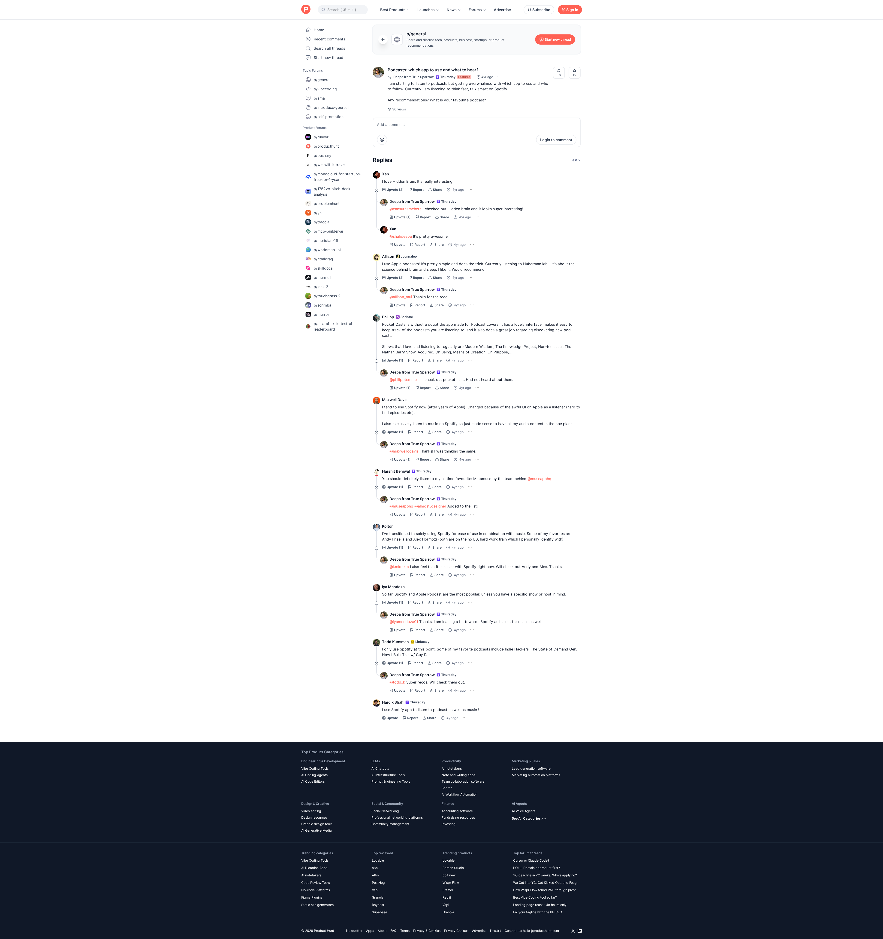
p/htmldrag (323, 259)
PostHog (378, 882)
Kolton (388, 526)
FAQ (393, 931)
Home (319, 29)
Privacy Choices (456, 931)
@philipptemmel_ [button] (404, 379)
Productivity (451, 761)
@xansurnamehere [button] (405, 209)
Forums (475, 9)
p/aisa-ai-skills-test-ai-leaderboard (334, 326)
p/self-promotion (329, 116)
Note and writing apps (458, 775)
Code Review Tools (315, 882)
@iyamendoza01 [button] (403, 621)
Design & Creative (315, 803)
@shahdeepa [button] (400, 236)
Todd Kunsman (395, 641)
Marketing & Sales (526, 761)
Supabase (379, 912)
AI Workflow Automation (459, 794)
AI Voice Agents (523, 811)
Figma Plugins (311, 897)
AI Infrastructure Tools (388, 775)
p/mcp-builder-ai (328, 231)
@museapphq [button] (539, 478)
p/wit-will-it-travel (330, 164)
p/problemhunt (327, 203)
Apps (370, 931)
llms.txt (495, 931)
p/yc (318, 212)
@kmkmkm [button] (399, 566)
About (382, 931)
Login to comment (556, 139)
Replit (447, 897)
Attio (375, 875)
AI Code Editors (313, 781)
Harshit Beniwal (396, 471)
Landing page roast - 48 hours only (540, 905)
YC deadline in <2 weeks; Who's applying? (545, 875)
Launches (426, 9)
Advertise (502, 9)
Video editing (311, 811)
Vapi (375, 890)
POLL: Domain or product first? (536, 868)
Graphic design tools (316, 824)
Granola (377, 897)
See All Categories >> (529, 818)
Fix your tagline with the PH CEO (537, 912)
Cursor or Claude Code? (531, 860)
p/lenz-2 (321, 286)
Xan (385, 174)
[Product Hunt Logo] (305, 10)
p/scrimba (322, 305)
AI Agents (519, 803)
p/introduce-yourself (332, 107)
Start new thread (328, 57)
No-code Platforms (315, 890)
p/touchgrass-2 (327, 296)
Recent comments (329, 39)
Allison (388, 256)
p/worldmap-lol (327, 249)
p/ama (319, 98)
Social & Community (387, 803)
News (452, 9)
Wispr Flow (451, 882)
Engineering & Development (323, 761)
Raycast (378, 905)
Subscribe (541, 9)
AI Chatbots (380, 768)
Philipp (388, 317)
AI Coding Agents (314, 775)
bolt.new (449, 875)
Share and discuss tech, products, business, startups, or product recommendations (455, 42)
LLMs (375, 761)
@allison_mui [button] (400, 297)
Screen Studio (453, 868)
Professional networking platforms (397, 817)
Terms (405, 931)
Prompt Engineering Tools (390, 781)
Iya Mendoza (393, 586)
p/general (322, 79)
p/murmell (322, 277)
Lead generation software (531, 768)
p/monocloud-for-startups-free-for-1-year (337, 177)
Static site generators (317, 905)
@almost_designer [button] (430, 506)
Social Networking (385, 811)
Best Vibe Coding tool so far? (535, 897)
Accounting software (457, 811)
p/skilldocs (323, 268)
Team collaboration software (463, 781)
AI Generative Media (316, 830)
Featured (464, 77)
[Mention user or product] (382, 140)
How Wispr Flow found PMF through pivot (544, 890)
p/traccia (321, 222)
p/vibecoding (325, 89)
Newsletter (354, 931)
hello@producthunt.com (541, 931)
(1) (402, 217)
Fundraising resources (458, 817)
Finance (448, 803)
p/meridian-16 (326, 240)
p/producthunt (326, 146)
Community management (390, 824)
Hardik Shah (393, 702)
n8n (375, 868)
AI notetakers (452, 768)
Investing (448, 824)
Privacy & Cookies (426, 931)
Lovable (378, 860)
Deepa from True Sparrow (413, 77)
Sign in (572, 9)
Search (447, 788)
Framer (448, 890)
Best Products (392, 9)
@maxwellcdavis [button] (404, 451)
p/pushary (322, 155)
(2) (395, 189)
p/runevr (321, 137)
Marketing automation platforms (536, 775)
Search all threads (329, 48)
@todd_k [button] (397, 682)
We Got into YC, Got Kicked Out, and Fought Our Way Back (546, 883)
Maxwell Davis (394, 399)
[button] (378, 72)
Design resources (314, 817)
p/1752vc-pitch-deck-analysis (333, 191)
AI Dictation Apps (314, 868)
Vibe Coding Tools (314, 768)
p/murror (321, 314)
